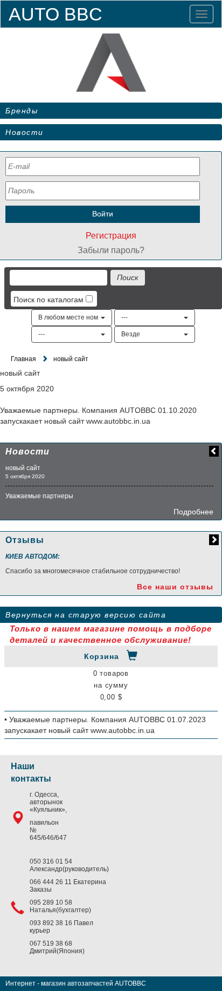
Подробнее (193, 511)
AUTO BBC (55, 14)
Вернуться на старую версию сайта (85, 614)
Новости (24, 132)
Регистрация (111, 235)
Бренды (21, 110)
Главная (23, 359)
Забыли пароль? (111, 250)
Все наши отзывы (175, 586)
